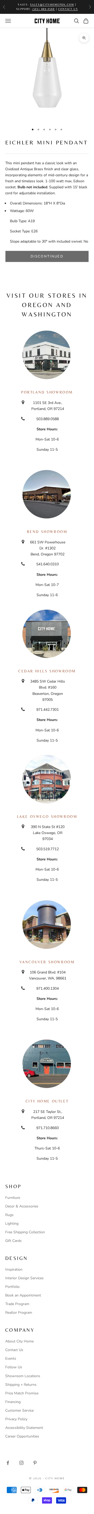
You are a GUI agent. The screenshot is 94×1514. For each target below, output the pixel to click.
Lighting (12, 1223)
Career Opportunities (22, 1436)
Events (10, 1358)
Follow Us (13, 1367)
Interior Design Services (24, 1278)
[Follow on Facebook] (7, 1462)
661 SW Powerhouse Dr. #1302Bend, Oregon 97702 (47, 548)
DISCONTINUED (47, 256)
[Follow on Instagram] (21, 1462)
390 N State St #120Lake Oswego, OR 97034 (47, 832)
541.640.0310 (47, 564)
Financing (13, 1401)
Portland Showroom (47, 392)
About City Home (19, 1341)
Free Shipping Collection (25, 1232)
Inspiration (13, 1269)
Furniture (12, 1197)
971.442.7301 (47, 709)
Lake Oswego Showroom (47, 816)
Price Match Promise (21, 1393)
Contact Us (14, 1349)
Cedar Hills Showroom (47, 671)
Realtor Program (18, 1312)
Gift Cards (13, 1240)
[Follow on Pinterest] (35, 1462)
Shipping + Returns (21, 1384)
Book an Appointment (23, 1295)
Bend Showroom (47, 532)
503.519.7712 (47, 849)
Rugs (9, 1214)
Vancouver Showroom (47, 962)
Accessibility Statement (24, 1427)
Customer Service (19, 1410)
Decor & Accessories (21, 1206)
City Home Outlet (47, 1101)
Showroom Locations (22, 1376)
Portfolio (12, 1286)
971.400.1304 (47, 988)
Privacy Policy (16, 1419)
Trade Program (17, 1303)
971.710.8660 (47, 1127)
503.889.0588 (47, 418)
